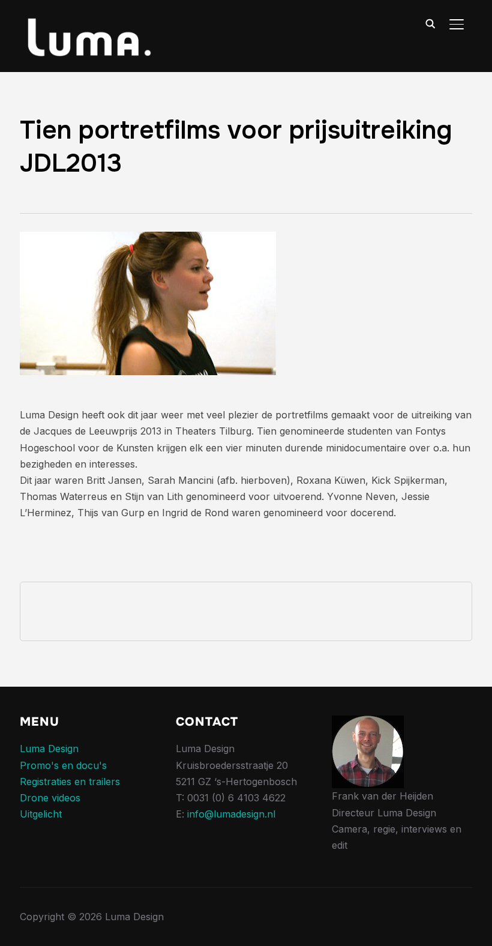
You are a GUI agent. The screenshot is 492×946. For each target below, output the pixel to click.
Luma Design (49, 749)
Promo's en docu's (63, 765)
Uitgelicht (41, 814)
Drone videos (50, 798)
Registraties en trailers (70, 782)
